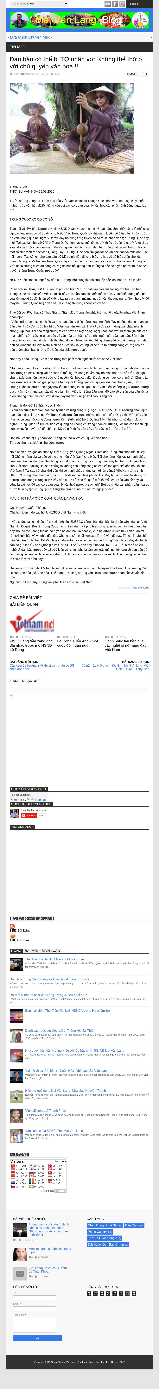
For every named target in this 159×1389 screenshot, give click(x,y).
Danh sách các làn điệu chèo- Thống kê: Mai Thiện (60, 1030)
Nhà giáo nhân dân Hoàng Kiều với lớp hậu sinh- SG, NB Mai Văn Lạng (74, 1050)
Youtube (108, 4)
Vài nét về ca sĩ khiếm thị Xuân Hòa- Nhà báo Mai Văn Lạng (66, 1070)
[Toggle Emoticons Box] (12, 696)
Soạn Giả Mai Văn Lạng (63, 1362)
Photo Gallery (97, 1231)
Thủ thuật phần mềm (88, 1362)
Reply (15, 74)
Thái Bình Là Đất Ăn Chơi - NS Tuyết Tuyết (55, 959)
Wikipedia (122, 4)
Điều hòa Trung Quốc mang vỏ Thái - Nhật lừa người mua (49, 979)
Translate (41, 799)
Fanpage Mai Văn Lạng (115, 4)
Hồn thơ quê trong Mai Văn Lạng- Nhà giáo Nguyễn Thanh (65, 1090)
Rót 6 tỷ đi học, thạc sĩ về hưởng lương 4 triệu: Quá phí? (48, 995)
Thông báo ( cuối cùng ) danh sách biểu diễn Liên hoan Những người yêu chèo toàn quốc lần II (49, 1229)
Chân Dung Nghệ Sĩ (102, 1225)
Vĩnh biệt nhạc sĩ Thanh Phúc (45, 1110)
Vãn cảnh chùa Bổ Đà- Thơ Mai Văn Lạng (54, 1130)
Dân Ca (130, 1225)
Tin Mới (17, 47)
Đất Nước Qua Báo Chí (36, 74)
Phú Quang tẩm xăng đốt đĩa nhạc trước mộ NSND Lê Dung (31, 645)
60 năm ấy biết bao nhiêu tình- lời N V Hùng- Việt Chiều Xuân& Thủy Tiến (115, 667)
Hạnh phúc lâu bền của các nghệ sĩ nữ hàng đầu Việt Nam (126, 645)
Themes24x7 (118, 1362)
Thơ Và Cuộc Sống (101, 1238)
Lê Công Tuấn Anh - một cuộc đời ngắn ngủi (77, 643)
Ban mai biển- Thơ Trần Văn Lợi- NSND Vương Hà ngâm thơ (67, 1010)
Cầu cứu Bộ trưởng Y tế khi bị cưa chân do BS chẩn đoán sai (42, 667)
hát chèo (105, 1362)
